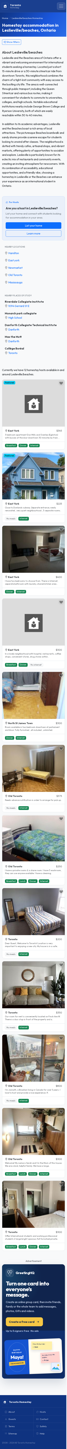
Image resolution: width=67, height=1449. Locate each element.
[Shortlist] (61, 383)
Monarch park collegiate (21, 313)
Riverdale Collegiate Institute (24, 301)
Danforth (13, 329)
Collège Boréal (14, 348)
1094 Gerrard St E (18, 306)
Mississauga (15, 282)
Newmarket (15, 267)
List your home (33, 225)
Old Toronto (15, 275)
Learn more (33, 233)
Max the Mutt (13, 336)
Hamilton (13, 253)
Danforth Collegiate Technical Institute (31, 325)
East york (14, 260)
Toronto (13, 353)
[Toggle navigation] (61, 6)
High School (15, 317)
